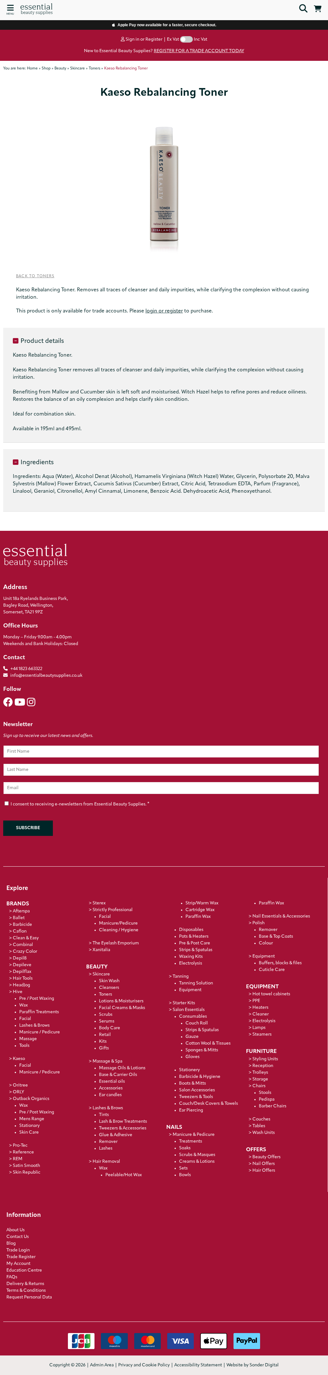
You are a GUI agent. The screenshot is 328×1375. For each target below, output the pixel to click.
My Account (18, 1263)
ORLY (18, 1092)
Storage (260, 1079)
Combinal (23, 944)
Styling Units (265, 1059)
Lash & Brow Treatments (123, 1121)
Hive (17, 992)
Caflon (20, 931)
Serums (106, 1021)
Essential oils (112, 1081)
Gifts (104, 1048)
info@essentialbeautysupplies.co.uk (46, 675)
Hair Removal (106, 1161)
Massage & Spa (107, 1061)
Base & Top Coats (276, 936)
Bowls (185, 1175)
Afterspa (21, 911)
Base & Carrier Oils (118, 1074)
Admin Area (102, 1365)
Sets (183, 1168)
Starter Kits (184, 1003)
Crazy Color (25, 951)
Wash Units (263, 1132)
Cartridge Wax (200, 910)
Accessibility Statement (198, 1365)
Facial (25, 1018)
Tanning (181, 976)
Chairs (259, 1086)
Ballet (19, 918)
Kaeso (19, 1058)
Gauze (192, 1036)
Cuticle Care (272, 969)
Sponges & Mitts (201, 1050)
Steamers (262, 1034)
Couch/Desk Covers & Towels (208, 1103)
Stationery (189, 1070)
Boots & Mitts (192, 1083)
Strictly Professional (113, 910)
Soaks (185, 1148)
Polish (258, 923)
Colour (266, 943)
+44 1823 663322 (26, 669)
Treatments (190, 1141)
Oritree (20, 1085)
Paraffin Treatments (39, 1012)
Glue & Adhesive (115, 1135)
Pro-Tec (20, 1145)
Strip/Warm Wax (201, 903)
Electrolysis (190, 963)
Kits (103, 1041)
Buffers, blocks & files (280, 963)
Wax (23, 1005)
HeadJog (21, 985)
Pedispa (267, 1099)
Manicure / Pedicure (39, 1032)
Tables (258, 1126)
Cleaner (260, 1014)
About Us (15, 1230)
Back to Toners (35, 276)
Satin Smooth (26, 1165)
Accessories (111, 1088)
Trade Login (18, 1250)
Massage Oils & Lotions (122, 1068)
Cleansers (109, 987)
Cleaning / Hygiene (118, 930)
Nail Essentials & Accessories (281, 916)
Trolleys (260, 1072)
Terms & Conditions (26, 1290)
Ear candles (110, 1095)
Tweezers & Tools (196, 1097)
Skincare (101, 974)
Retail (105, 1034)
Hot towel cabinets (271, 994)
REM (17, 1159)
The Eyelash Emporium (116, 943)
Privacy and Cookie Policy (144, 1365)
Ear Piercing (191, 1110)
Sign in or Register (143, 39)
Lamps (259, 1027)
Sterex (99, 903)
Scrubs (105, 1014)
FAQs (11, 1277)
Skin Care (29, 1132)
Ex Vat (173, 39)
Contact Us (17, 1236)
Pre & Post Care (194, 943)
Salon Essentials (189, 1009)
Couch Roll (196, 1023)
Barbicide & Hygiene (199, 1076)
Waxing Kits (191, 956)
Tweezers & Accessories (122, 1128)
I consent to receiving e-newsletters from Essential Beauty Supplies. (79, 804)
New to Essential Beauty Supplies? (164, 51)
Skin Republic (26, 1172)
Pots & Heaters (194, 936)
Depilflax (22, 971)
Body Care (109, 1028)
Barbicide (22, 924)
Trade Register (21, 1257)
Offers (256, 1150)
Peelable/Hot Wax (123, 1175)
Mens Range (31, 1119)
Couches (261, 1119)
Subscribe (28, 828)
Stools (265, 1092)
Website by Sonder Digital (252, 1365)
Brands (17, 904)
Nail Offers (263, 1163)
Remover (108, 1141)
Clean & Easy (26, 938)
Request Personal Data (29, 1297)
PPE (256, 1001)
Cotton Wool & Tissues (208, 1043)
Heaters (260, 1007)
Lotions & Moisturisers (121, 1001)
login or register (164, 311)
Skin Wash (109, 981)
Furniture (261, 1051)
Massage (28, 1039)
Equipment (190, 990)
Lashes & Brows (34, 1025)
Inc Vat (200, 39)
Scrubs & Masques (197, 1155)
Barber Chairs (272, 1106)
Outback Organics (31, 1098)
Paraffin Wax (198, 916)
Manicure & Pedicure (194, 1134)
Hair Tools (23, 978)
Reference (23, 1152)
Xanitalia (101, 950)
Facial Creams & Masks (122, 1008)
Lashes (105, 1148)
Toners (105, 994)
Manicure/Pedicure (118, 923)
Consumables (193, 1016)
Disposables (191, 929)
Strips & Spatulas (195, 950)
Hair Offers (263, 1170)
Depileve (22, 965)
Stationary (29, 1125)
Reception (262, 1066)
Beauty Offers (266, 1157)
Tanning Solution (196, 983)
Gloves (192, 1057)
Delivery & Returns (25, 1284)
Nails (174, 1127)
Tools (24, 1045)
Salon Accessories (197, 1090)
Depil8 (20, 958)
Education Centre (24, 1270)
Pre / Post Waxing (36, 998)
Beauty (97, 967)
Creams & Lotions (197, 1161)
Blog (11, 1243)
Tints (104, 1114)
